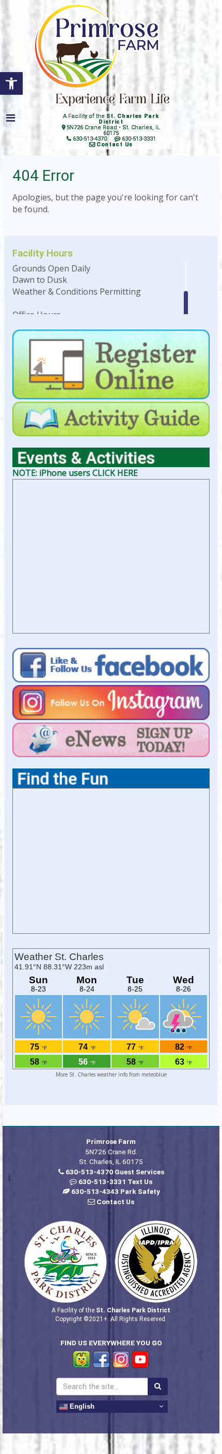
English (81, 1406)
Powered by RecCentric (184, 1442)
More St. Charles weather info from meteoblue (111, 1074)
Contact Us (115, 144)
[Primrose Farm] (97, 46)
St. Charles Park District (128, 119)
